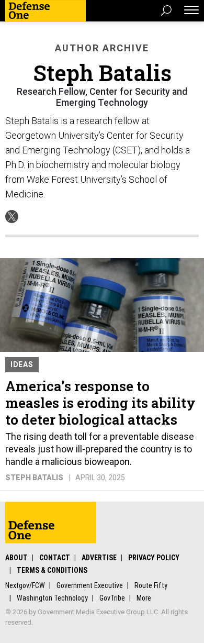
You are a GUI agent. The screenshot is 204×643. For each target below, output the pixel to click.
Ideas (21, 364)
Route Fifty (150, 585)
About (16, 557)
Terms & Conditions (52, 570)
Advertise (99, 557)
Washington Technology (52, 598)
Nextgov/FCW (25, 585)
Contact (54, 557)
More (144, 598)
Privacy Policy (153, 557)
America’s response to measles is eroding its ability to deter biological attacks (100, 402)
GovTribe (112, 598)
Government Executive (89, 585)
